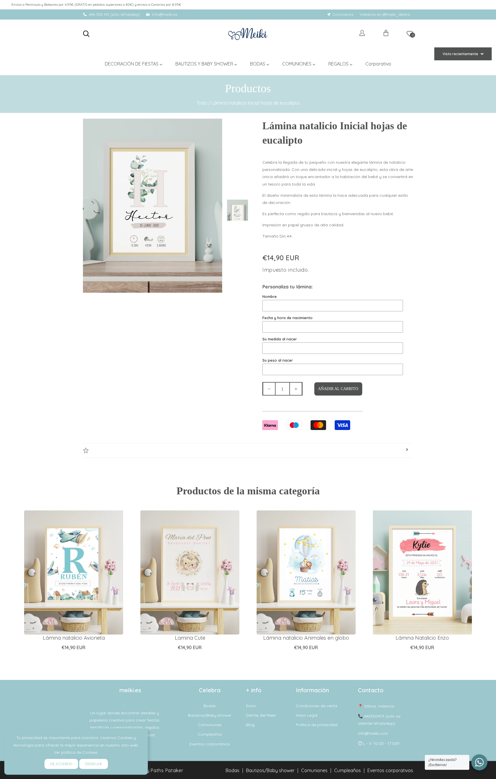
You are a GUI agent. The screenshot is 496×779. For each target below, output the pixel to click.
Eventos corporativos (209, 744)
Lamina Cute (190, 638)
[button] (86, 33)
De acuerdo (61, 764)
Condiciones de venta (316, 705)
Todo (202, 103)
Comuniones (210, 724)
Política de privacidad (317, 724)
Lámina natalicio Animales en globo (306, 638)
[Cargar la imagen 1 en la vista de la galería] (237, 209)
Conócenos (342, 14)
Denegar (93, 764)
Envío (251, 705)
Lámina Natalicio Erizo (422, 638)
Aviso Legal (306, 715)
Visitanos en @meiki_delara (385, 14)
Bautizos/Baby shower (209, 715)
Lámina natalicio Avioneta (74, 638)
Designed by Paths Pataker (152, 770)
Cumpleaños (210, 734)
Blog (250, 724)
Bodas (210, 705)
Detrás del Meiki (261, 715)
